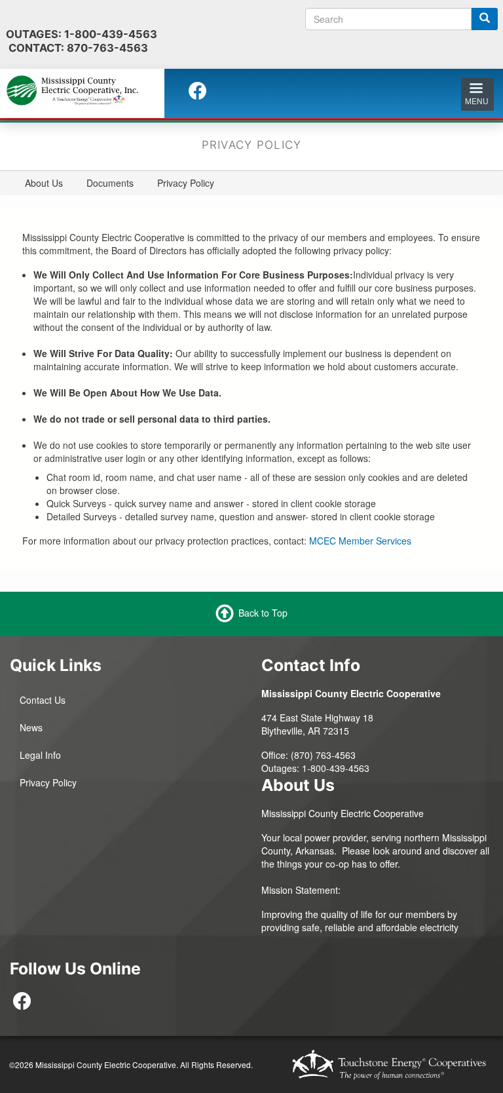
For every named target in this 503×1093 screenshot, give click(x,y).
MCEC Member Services (360, 540)
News (31, 727)
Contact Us (42, 699)
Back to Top (263, 612)
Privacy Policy (48, 782)
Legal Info (40, 754)
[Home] (77, 89)
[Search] (485, 19)
